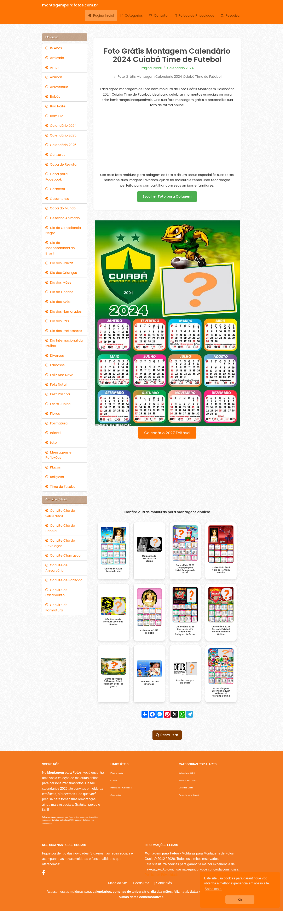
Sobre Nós (164, 883)
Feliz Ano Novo (60, 375)
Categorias (133, 15)
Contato (160, 15)
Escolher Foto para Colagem (167, 196)
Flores (54, 413)
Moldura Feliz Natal (188, 780)
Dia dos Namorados (65, 311)
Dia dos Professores (65, 330)
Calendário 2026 (62, 145)
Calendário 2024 (180, 68)
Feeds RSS (141, 883)
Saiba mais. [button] (213, 889)
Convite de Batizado (65, 580)
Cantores (56, 154)
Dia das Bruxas (60, 263)
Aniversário (58, 87)
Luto (52, 442)
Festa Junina (59, 404)
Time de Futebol (62, 486)
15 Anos (55, 48)
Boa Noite (56, 106)
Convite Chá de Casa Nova (60, 513)
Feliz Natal (57, 384)
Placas (54, 467)
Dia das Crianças (62, 272)
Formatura (58, 423)
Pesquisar (232, 15)
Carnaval (56, 189)
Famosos (56, 365)
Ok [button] (240, 899)
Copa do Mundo (62, 208)
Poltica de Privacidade (195, 15)
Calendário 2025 (62, 135)
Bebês (54, 96)
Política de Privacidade (162, 875)
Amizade (56, 57)
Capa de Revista (62, 164)
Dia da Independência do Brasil (60, 248)
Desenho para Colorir (189, 795)
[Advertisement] (167, 140)
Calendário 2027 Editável (167, 432)
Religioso (56, 477)
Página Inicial (102, 15)
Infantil (54, 432)
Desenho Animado (64, 218)
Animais (55, 77)
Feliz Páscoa (59, 394)
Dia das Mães (59, 282)
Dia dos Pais (58, 321)
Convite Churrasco (64, 555)
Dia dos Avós (59, 301)
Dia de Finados (60, 292)
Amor (53, 67)
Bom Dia (55, 116)
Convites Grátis (186, 788)
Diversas (56, 355)
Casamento (58, 198)
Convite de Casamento (56, 593)
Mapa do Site (118, 883)
